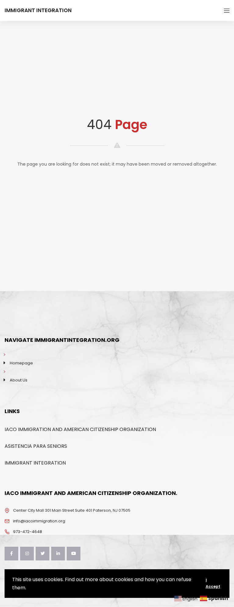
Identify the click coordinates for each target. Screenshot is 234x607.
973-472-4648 (27, 532)
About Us (18, 380)
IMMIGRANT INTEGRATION (35, 462)
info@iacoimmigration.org (39, 521)
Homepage (21, 363)
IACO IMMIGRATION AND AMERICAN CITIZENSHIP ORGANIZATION (80, 429)
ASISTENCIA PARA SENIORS (36, 446)
